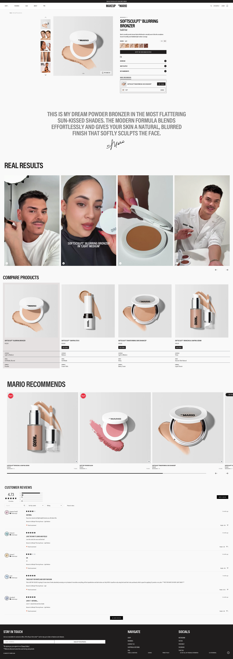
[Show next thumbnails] (46, 75)
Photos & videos (70, 505)
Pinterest (181, 644)
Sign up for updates (80, 642)
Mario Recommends (125, 77)
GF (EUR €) (216, 6)
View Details (65, 347)
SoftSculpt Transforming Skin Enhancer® (164, 465)
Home (11, 13)
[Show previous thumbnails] (46, 17)
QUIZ (26, 6)
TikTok (181, 641)
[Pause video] (7, 263)
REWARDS (16, 6)
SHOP (6, 6)
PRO (44, 6)
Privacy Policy (166, 652)
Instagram (182, 637)
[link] (123, 17)
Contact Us (131, 644)
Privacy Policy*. (25, 646)
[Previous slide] (216, 270)
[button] (76, 461)
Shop (129, 637)
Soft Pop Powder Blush (86, 465)
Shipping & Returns (134, 647)
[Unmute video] (10, 263)
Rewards (130, 641)
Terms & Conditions (132, 652)
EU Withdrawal (212, 652)
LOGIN (223, 6)
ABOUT (35, 6)
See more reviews (116, 618)
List (165, 41)
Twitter (181, 650)
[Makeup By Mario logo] (116, 6)
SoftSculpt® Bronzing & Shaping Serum (18, 465)
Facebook (181, 647)
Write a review (222, 497)
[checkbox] (72, 505)
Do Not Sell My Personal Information (189, 652)
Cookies (150, 652)
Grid (162, 41)
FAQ (129, 650)
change (162, 90)
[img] (13, 513)
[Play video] (63, 263)
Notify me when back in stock (143, 52)
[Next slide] (227, 270)
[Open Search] (211, 5)
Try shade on (107, 73)
